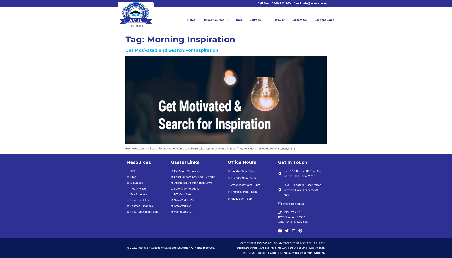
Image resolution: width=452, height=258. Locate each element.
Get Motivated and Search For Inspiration (171, 50)
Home (191, 20)
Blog (239, 20)
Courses (255, 20)
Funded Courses (213, 20)
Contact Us (299, 20)
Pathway (278, 20)
